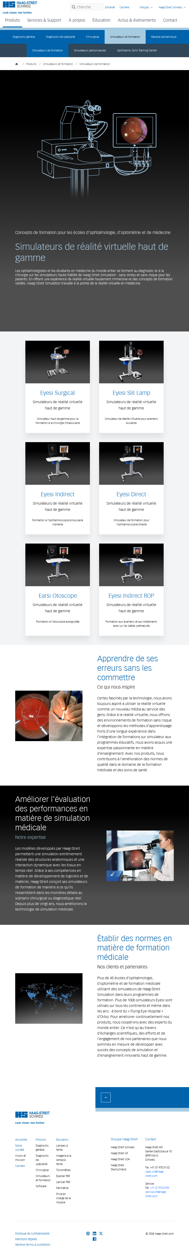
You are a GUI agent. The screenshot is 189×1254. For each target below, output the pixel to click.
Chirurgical (92, 36)
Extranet (110, 7)
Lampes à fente (62, 1147)
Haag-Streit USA (120, 1159)
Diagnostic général (24, 36)
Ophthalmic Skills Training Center (137, 50)
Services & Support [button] (44, 20)
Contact (170, 20)
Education (62, 1139)
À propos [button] (77, 20)
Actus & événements (137, 20)
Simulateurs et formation (125, 36)
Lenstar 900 (63, 1182)
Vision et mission (20, 1158)
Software (41, 1186)
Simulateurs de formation (47, 50)
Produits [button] (12, 20)
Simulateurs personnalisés (90, 50)
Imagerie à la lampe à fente (63, 1160)
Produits (31, 64)
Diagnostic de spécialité (60, 36)
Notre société (19, 1147)
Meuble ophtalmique (163, 36)
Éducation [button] (101, 20)
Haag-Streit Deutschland (118, 1167)
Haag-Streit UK (119, 1153)
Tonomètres (63, 1170)
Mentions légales (26, 1239)
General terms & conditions (32, 1244)
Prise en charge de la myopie (63, 1198)
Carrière (124, 7)
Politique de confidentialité (32, 1233)
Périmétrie (62, 1188)
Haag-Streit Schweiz (123, 1147)
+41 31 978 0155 (159, 1187)
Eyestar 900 (63, 1176)
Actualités (21, 1139)
